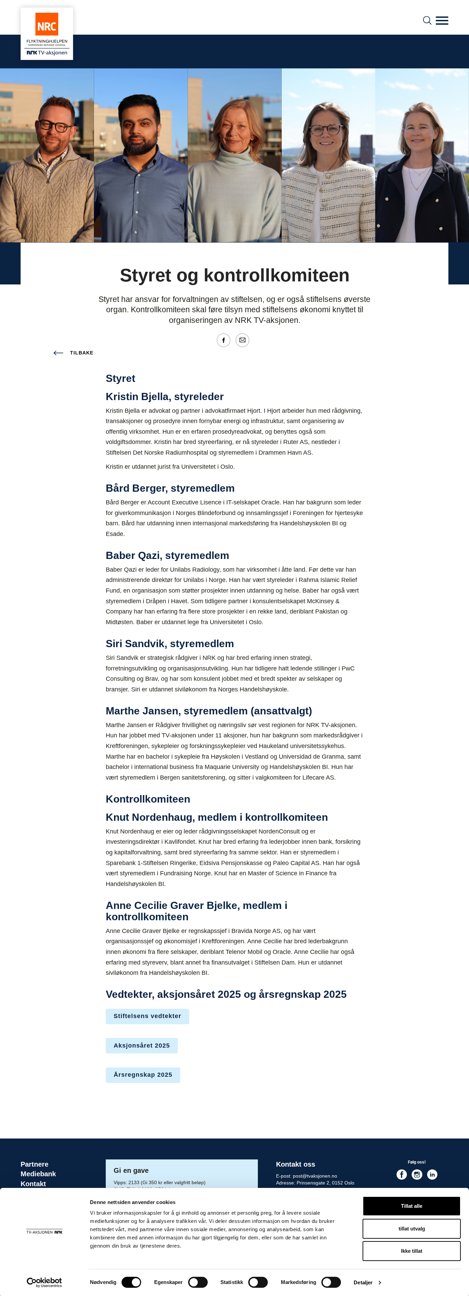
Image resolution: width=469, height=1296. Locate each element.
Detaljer (363, 1282)
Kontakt (33, 1184)
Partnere (34, 1164)
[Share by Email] (244, 339)
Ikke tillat (411, 1251)
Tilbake (81, 352)
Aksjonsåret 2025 (142, 1045)
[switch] (198, 1282)
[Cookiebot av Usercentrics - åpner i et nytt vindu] (44, 1282)
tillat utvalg (412, 1228)
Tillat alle (411, 1206)
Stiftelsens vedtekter (147, 1016)
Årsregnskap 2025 (143, 1074)
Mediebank (38, 1174)
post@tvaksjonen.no (315, 1176)
